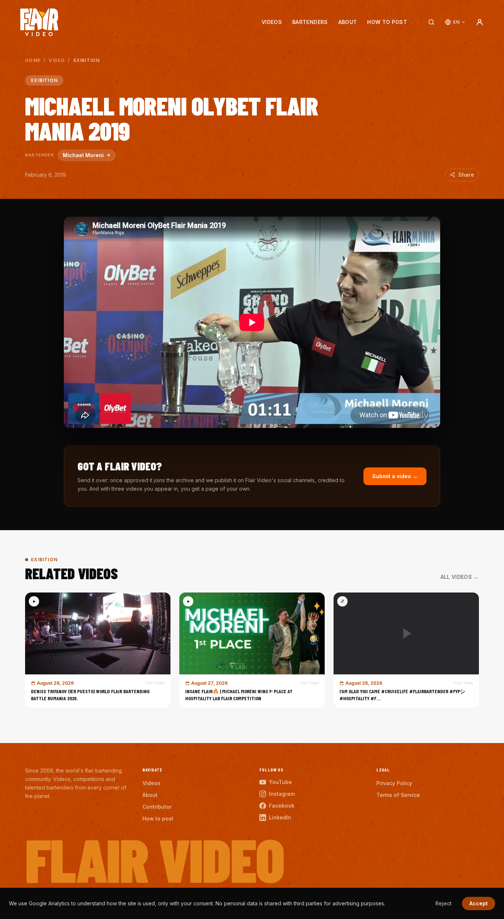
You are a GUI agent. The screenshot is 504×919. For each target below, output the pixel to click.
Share (466, 175)
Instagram (282, 794)
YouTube (280, 782)
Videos (272, 22)
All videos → (460, 577)
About (347, 22)
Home (33, 60)
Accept (478, 903)
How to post (387, 22)
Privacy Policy (394, 783)
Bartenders (310, 22)
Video (57, 60)
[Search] (431, 22)
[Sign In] (480, 22)
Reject (443, 903)
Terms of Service (398, 795)
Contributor (157, 807)
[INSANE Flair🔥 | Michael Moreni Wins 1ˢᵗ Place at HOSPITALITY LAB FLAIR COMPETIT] (252, 650)
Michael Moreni (83, 155)
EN (456, 22)
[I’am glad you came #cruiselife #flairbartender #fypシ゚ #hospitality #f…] (406, 650)
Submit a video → (395, 476)
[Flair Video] (39, 22)
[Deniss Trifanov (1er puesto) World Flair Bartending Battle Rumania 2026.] (97, 650)
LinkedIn (280, 817)
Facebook (281, 805)
